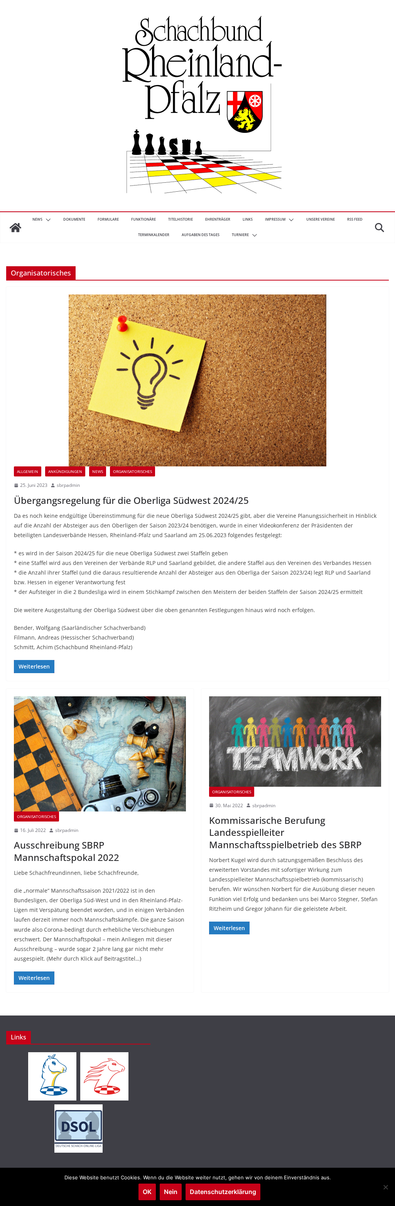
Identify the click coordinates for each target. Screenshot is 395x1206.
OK (147, 1192)
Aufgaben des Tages (200, 234)
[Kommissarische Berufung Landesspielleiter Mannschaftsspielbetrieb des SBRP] (295, 741)
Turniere (240, 234)
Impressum (275, 219)
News (37, 219)
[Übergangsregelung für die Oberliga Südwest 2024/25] (197, 380)
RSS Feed (355, 219)
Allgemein (27, 471)
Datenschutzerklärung (223, 1192)
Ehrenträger (217, 219)
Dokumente (74, 219)
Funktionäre (143, 219)
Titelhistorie (180, 219)
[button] (46, 220)
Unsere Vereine (320, 219)
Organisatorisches (132, 471)
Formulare (108, 219)
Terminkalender (153, 234)
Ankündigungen (65, 471)
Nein (170, 1192)
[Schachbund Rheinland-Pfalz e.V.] (15, 227)
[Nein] (385, 1187)
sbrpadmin (68, 485)
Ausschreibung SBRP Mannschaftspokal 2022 (66, 851)
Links (248, 219)
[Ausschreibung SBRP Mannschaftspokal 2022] (100, 753)
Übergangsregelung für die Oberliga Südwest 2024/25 (131, 500)
